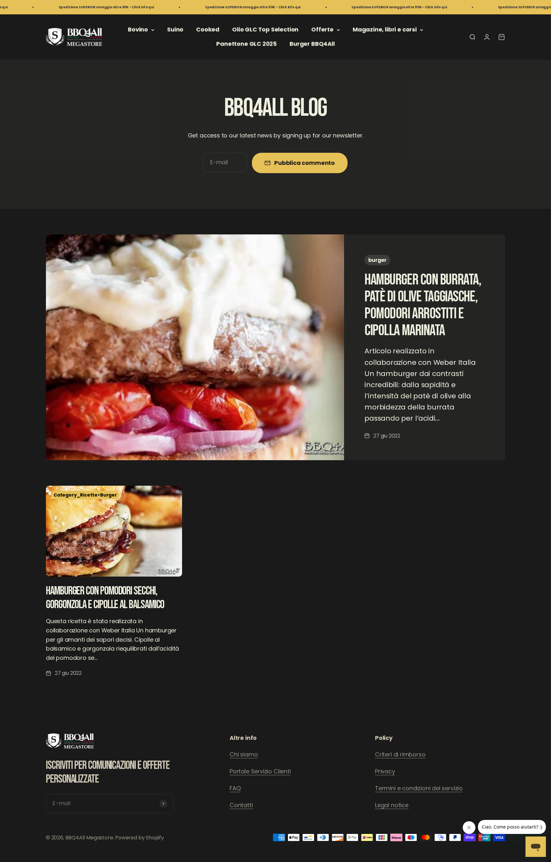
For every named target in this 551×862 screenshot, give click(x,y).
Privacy (385, 771)
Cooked (207, 29)
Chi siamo (244, 754)
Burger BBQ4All (312, 44)
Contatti (241, 805)
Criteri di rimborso (400, 754)
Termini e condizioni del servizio (419, 788)
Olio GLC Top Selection (265, 29)
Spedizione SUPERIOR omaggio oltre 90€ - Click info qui (71, 7)
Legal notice (391, 805)
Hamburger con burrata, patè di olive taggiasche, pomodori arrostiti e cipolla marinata (422, 305)
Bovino (138, 29)
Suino (175, 29)
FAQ (235, 788)
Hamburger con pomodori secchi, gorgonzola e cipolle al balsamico (105, 598)
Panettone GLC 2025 (246, 44)
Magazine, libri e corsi (385, 29)
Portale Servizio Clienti (260, 771)
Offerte (322, 29)
